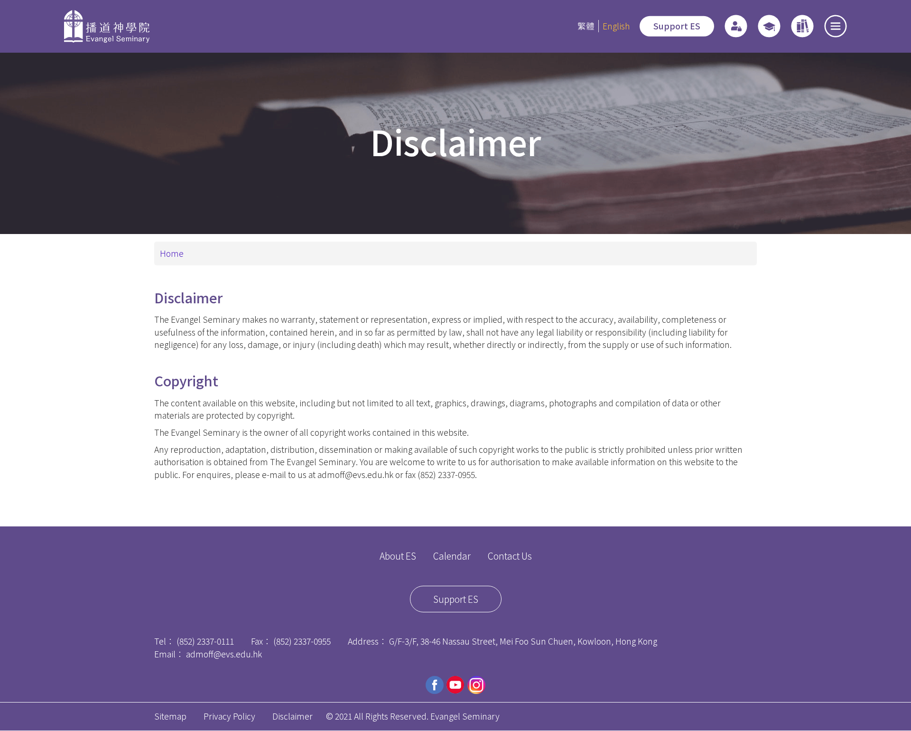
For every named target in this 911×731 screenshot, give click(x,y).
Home (172, 253)
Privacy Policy (229, 716)
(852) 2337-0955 (302, 641)
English (616, 26)
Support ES (676, 26)
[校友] (769, 26)
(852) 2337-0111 (205, 641)
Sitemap (170, 716)
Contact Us (510, 555)
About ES (398, 555)
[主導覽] (835, 26)
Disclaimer (292, 716)
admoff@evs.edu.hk (224, 654)
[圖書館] (802, 26)
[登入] (736, 26)
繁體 (586, 26)
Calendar (452, 555)
